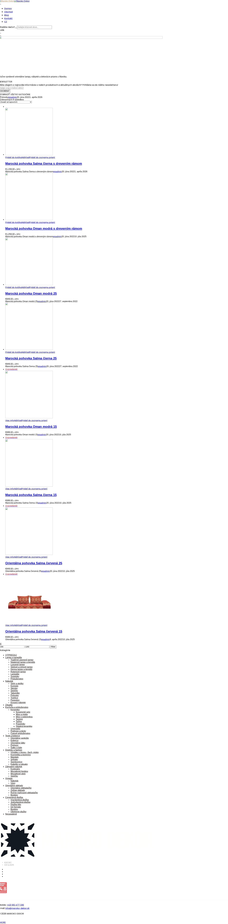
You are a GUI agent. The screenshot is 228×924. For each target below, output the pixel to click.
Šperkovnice (16, 762)
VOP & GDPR (9, 865)
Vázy (13, 783)
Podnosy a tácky (18, 731)
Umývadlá (15, 728)
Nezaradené (11, 814)
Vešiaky (14, 759)
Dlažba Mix (16, 804)
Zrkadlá (8, 705)
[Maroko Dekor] (22, 1)
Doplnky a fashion (13, 750)
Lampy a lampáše (13, 657)
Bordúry (14, 795)
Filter (53, 647)
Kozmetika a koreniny (21, 755)
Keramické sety (23, 712)
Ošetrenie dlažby (18, 812)
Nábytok (9, 681)
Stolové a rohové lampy (22, 667)
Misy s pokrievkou (24, 717)
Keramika (15, 710)
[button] (13, 157)
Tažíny (19, 721)
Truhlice (14, 698)
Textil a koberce (12, 736)
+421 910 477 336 (15, 904)
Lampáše (15, 674)
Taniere (19, 719)
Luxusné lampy (18, 664)
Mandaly (15, 757)
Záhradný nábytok (13, 766)
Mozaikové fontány (19, 771)
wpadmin (12, 97)
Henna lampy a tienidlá (21, 669)
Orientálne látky (18, 743)
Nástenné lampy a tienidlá (23, 662)
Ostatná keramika (24, 726)
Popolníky (20, 724)
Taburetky (15, 693)
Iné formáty (16, 807)
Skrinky (14, 688)
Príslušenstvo (17, 679)
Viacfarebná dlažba (20, 800)
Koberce (14, 740)
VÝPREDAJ (11, 655)
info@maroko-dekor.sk (17, 908)
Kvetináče (15, 769)
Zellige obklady (18, 790)
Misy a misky (22, 714)
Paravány (15, 700)
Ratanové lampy (18, 672)
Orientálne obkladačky (21, 788)
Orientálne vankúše (20, 738)
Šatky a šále (16, 747)
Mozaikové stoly (18, 774)
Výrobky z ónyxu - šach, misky (25, 752)
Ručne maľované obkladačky (24, 793)
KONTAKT (8, 862)
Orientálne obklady (14, 785)
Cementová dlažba (14, 797)
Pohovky (15, 695)
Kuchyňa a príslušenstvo (16, 707)
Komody (14, 686)
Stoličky (14, 691)
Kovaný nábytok (18, 702)
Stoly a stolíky (17, 683)
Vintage (9, 778)
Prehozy (14, 745)
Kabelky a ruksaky (19, 764)
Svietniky (15, 676)
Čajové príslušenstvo (20, 733)
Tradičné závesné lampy (22, 660)
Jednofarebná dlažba (20, 802)
